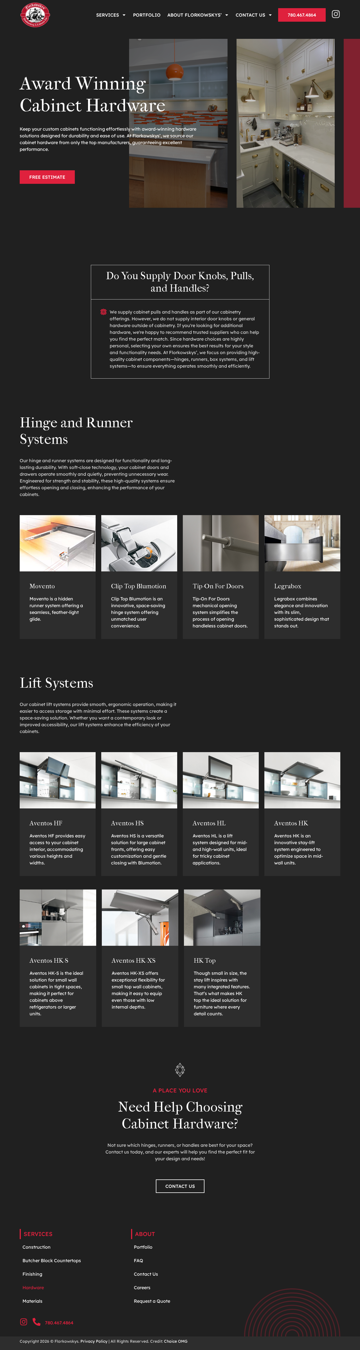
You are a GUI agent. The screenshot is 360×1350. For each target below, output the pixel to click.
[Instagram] (335, 14)
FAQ (138, 1260)
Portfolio (147, 15)
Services (107, 15)
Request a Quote (152, 1301)
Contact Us (250, 15)
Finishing (32, 1274)
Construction (36, 1247)
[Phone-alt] (36, 1322)
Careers (142, 1287)
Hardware (33, 1287)
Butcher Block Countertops (51, 1260)
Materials (32, 1301)
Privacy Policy (93, 1341)
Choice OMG (176, 1341)
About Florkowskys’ (194, 15)
